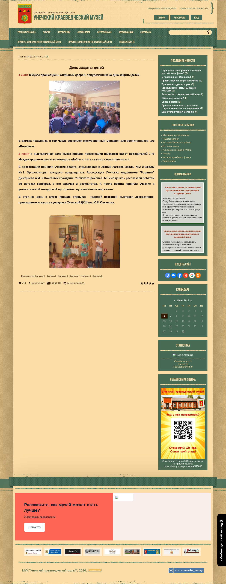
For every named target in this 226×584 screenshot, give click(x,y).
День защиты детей (86, 67)
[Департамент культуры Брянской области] (33, 552)
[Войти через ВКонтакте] (173, 275)
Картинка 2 (51, 276)
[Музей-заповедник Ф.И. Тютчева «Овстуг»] (92, 552)
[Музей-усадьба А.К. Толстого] (73, 552)
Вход (196, 17)
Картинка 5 (86, 276)
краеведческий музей (68, 17)
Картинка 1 (40, 276)
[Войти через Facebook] (179, 275)
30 (183, 331)
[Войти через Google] (192, 275)
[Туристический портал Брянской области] (53, 552)
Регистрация (179, 17)
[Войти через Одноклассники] (198, 275)
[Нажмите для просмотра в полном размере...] (86, 133)
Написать (34, 527)
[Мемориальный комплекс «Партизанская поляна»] (171, 552)
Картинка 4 (74, 276)
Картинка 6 (97, 276)
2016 (32, 56)
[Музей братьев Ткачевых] (112, 552)
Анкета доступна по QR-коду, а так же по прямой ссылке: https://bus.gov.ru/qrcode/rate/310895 (182, 464)
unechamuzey (37, 283)
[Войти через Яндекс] (185, 275)
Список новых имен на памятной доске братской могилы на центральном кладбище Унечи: (182, 190)
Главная (161, 17)
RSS (206, 8)
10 (189, 316)
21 (170, 326)
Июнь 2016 (183, 300)
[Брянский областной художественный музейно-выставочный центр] (132, 552)
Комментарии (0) (75, 283)
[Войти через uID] (167, 275)
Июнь (40, 56)
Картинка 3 (63, 276)
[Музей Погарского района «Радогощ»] (191, 552)
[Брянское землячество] (152, 552)
